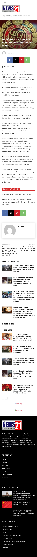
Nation (9, 15)
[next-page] (6, 398)
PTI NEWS (11, 53)
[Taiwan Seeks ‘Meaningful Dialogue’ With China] (7, 504)
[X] (16, 60)
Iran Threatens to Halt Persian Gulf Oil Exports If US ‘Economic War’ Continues (23, 349)
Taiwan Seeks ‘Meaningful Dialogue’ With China (21, 503)
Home (3, 15)
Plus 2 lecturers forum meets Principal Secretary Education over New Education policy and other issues (23, 512)
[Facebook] (10, 60)
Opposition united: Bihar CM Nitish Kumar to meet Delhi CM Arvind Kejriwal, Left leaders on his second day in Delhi (9, 251)
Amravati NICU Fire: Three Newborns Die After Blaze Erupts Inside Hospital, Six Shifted (23, 268)
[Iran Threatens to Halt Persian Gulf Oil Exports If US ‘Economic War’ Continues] (7, 349)
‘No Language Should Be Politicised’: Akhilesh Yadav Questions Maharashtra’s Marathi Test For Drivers (23, 389)
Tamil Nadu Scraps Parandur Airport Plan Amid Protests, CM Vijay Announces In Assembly (22, 337)
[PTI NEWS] (4, 53)
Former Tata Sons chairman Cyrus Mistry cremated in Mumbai (27, 248)
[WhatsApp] (27, 60)
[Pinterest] (21, 60)
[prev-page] (3, 398)
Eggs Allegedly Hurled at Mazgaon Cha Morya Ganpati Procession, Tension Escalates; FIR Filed (23, 281)
